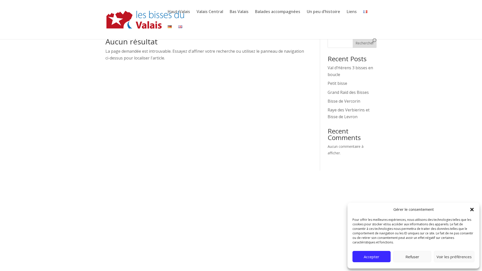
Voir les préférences (454, 256)
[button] (471, 209)
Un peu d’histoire (323, 11)
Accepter (371, 256)
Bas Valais (239, 11)
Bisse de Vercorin (344, 101)
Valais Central (210, 11)
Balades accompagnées (277, 11)
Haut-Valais (179, 11)
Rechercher (364, 43)
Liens (352, 11)
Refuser (412, 256)
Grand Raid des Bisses (348, 92)
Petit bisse (337, 83)
